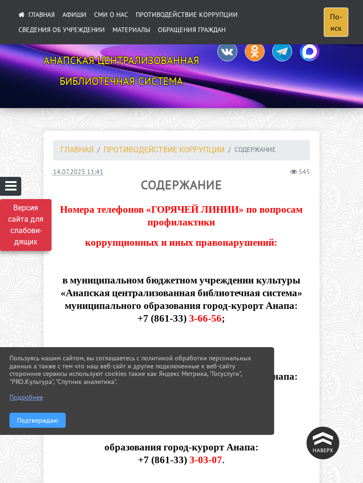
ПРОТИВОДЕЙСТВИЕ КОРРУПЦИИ (187, 14)
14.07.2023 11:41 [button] (78, 171)
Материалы (131, 29)
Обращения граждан (191, 29)
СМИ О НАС (111, 14)
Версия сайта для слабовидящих (25, 224)
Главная (77, 149)
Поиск (336, 22)
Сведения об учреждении (61, 29)
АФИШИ (74, 14)
